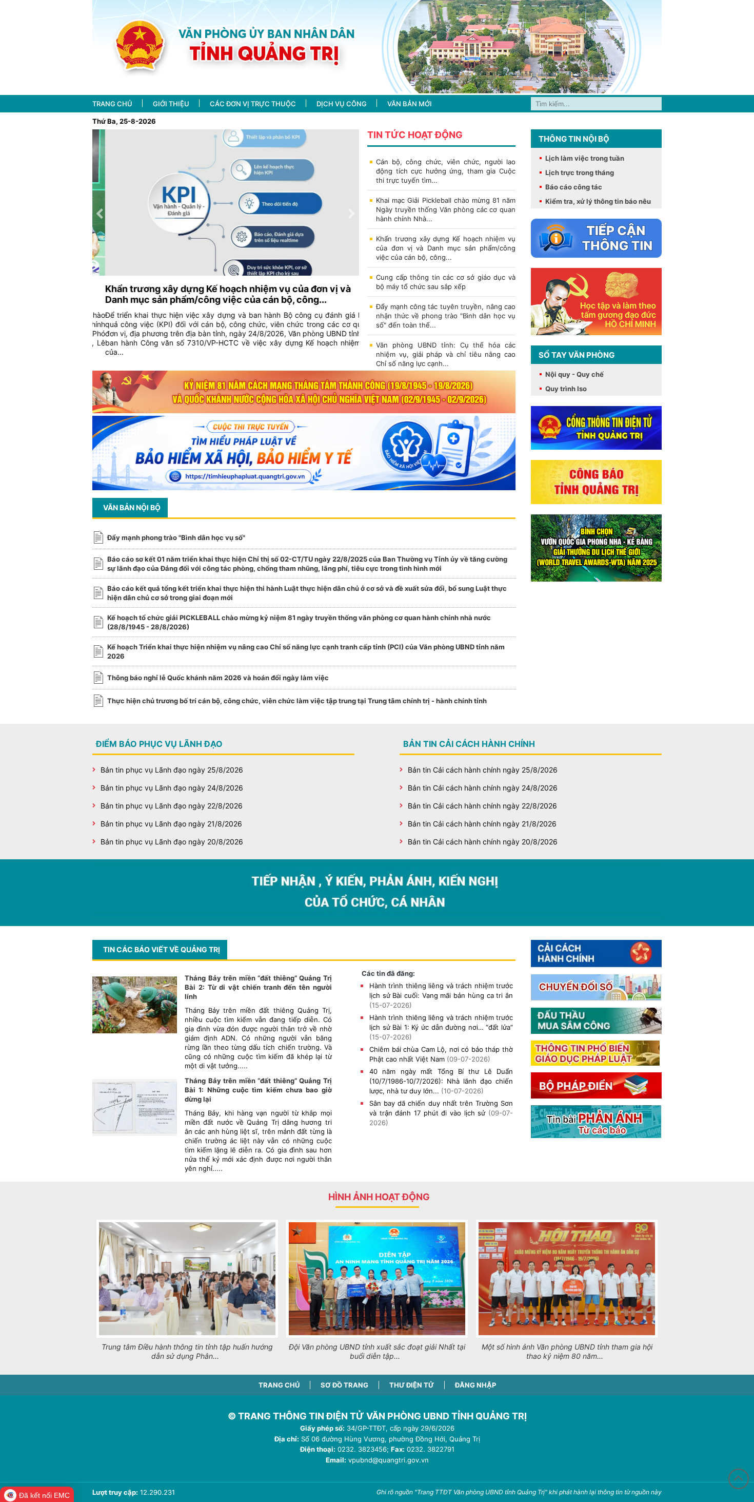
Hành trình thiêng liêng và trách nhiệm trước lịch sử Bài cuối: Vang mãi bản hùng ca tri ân (441, 995)
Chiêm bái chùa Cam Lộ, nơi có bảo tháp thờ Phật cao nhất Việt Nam (441, 1054)
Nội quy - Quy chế (574, 374)
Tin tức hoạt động (415, 134)
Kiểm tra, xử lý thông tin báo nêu (598, 201)
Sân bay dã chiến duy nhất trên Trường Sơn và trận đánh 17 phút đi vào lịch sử (441, 1113)
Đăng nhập (475, 1385)
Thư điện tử (411, 1385)
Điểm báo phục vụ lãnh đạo (159, 744)
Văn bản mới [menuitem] (409, 104)
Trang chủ (279, 1385)
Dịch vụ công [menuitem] (341, 104)
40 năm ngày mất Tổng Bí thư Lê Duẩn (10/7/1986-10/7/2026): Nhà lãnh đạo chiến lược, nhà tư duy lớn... (441, 1081)
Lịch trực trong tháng (579, 172)
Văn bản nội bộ (132, 507)
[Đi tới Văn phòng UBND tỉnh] (377, 47)
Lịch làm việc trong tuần (584, 158)
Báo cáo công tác (573, 187)
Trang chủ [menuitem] (112, 104)
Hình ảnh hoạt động (379, 1196)
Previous (99, 214)
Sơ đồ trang (344, 1385)
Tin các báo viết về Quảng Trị (161, 949)
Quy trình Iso (566, 388)
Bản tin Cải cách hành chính (469, 744)
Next (352, 214)
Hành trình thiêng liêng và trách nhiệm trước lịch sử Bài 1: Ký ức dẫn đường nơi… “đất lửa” (441, 1027)
